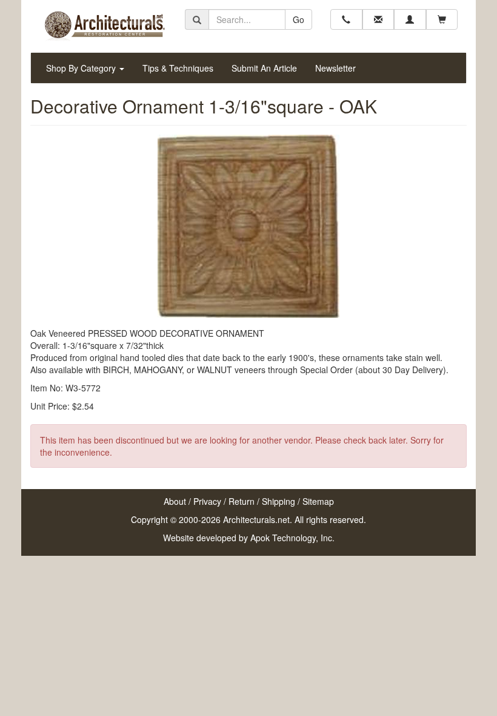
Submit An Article (264, 68)
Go (298, 19)
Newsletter (335, 68)
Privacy (207, 501)
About (175, 501)
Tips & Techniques (177, 68)
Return (241, 501)
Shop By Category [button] (82, 68)
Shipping (278, 501)
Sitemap (318, 501)
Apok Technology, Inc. (292, 538)
